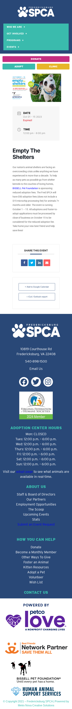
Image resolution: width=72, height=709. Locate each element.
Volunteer (36, 577)
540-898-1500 (36, 361)
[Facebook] (24, 382)
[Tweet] (31, 262)
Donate (36, 547)
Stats (36, 519)
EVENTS (11, 47)
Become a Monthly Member (36, 552)
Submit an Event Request (36, 524)
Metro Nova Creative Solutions (36, 705)
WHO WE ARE (14, 27)
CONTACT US (36, 592)
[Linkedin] (39, 262)
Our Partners (36, 499)
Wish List (36, 582)
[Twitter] (36, 382)
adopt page (24, 472)
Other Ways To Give (36, 557)
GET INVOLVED (15, 33)
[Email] (47, 262)
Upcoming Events (36, 514)
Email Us (36, 369)
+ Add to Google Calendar (37, 287)
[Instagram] (48, 382)
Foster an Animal (36, 562)
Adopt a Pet (36, 572)
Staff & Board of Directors (36, 494)
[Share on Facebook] (24, 262)
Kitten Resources (36, 567)
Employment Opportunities (36, 504)
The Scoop (36, 509)
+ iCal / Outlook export (36, 296)
